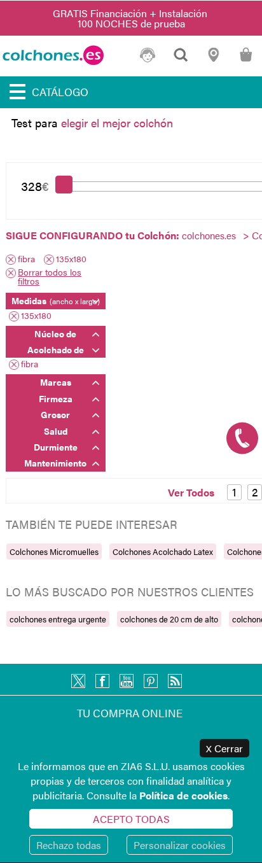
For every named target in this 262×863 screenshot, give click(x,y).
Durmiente (56, 446)
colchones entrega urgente (58, 619)
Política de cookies (183, 795)
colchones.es (209, 235)
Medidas (55, 300)
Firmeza (55, 398)
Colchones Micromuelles (54, 551)
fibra (26, 259)
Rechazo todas (68, 845)
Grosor (55, 414)
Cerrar (224, 748)
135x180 (71, 259)
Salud (55, 430)
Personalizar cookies (180, 845)
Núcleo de (55, 333)
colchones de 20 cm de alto (169, 619)
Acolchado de (55, 349)
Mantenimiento (55, 462)
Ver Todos (191, 492)
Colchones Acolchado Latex (163, 551)
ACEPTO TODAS (131, 818)
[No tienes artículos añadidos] (246, 60)
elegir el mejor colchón (117, 122)
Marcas (55, 381)
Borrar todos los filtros (49, 276)
